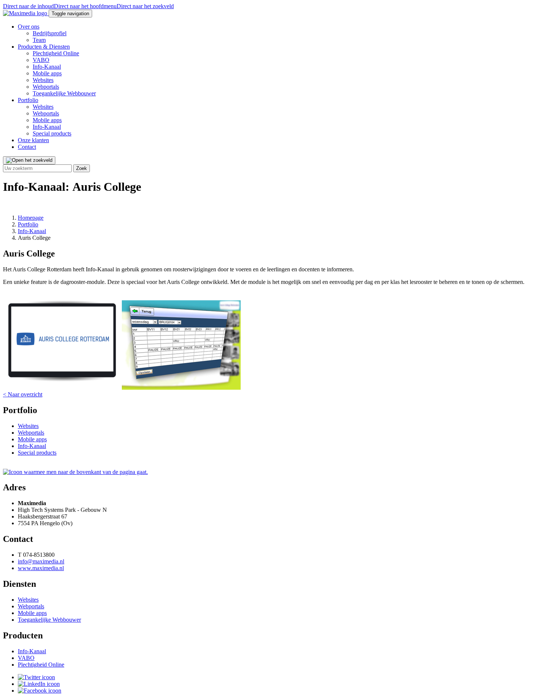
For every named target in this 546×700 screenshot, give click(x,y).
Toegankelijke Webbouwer (64, 93)
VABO (41, 60)
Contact (27, 147)
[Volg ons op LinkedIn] (39, 684)
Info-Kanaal (47, 66)
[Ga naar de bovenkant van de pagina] (75, 472)
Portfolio (28, 100)
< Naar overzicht (22, 394)
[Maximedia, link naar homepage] (26, 13)
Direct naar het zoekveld (145, 6)
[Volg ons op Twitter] (36, 677)
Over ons (28, 26)
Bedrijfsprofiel (49, 33)
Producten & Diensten (44, 46)
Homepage (30, 218)
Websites (43, 80)
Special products (52, 133)
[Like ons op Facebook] (39, 690)
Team (39, 40)
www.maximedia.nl (41, 568)
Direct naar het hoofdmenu (85, 6)
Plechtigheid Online (56, 53)
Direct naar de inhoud (28, 6)
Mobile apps (47, 73)
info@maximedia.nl (41, 561)
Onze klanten (33, 140)
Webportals (46, 87)
